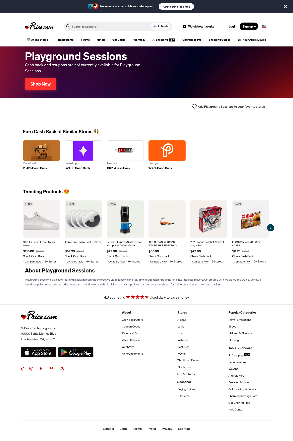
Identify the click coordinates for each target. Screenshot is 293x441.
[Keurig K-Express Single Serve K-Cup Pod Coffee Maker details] (125, 219)
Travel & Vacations (239, 320)
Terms (137, 428)
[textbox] (264, 26)
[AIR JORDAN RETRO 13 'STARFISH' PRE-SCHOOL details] (167, 219)
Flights (85, 39)
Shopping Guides (219, 39)
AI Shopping (160, 39)
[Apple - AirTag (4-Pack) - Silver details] (83, 219)
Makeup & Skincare (240, 333)
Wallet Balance (131, 340)
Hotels (101, 39)
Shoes (232, 326)
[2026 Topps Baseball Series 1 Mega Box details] (208, 219)
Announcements (132, 353)
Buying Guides (186, 389)
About (126, 312)
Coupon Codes (131, 326)
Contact (108, 428)
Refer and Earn (131, 333)
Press (152, 428)
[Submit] (67, 27)
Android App (236, 375)
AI (162, 26)
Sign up (248, 26)
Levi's (180, 326)
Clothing (233, 340)
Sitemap (184, 428)
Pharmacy (139, 39)
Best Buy (183, 347)
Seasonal (184, 382)
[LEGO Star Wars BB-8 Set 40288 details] (250, 219)
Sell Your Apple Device (252, 39)
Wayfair (181, 353)
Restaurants (66, 39)
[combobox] (118, 26)
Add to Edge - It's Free (176, 6)
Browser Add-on (238, 382)
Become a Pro (237, 362)
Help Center (235, 409)
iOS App (233, 369)
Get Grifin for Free (239, 403)
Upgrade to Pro (192, 39)
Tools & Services (240, 348)
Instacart (182, 340)
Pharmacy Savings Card (242, 396)
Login (233, 26)
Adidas (181, 320)
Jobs (123, 428)
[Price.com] (39, 324)
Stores (182, 312)
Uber (180, 333)
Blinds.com (184, 367)
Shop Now (40, 83)
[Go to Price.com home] (39, 26)
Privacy (167, 428)
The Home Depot (188, 360)
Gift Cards (118, 39)
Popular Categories (242, 312)
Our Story (128, 347)
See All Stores (186, 374)
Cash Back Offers (132, 320)
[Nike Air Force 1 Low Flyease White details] (41, 219)
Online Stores (39, 39)
